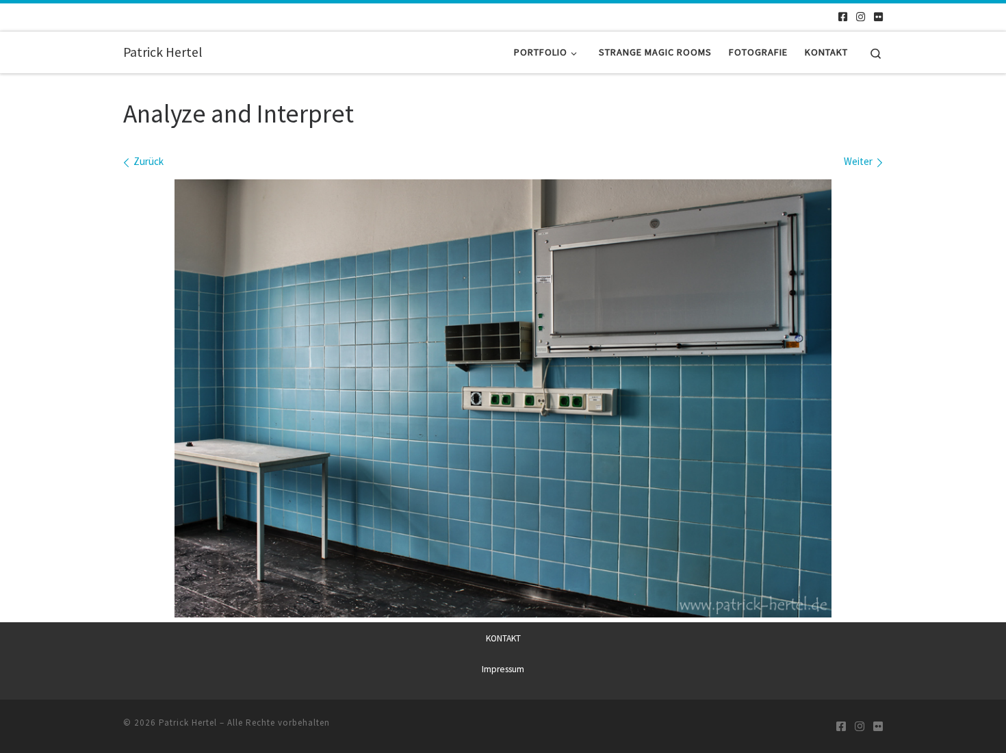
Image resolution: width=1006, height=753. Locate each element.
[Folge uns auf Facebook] (842, 17)
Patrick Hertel (188, 722)
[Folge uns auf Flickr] (878, 17)
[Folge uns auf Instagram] (860, 17)
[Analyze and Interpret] (503, 398)
